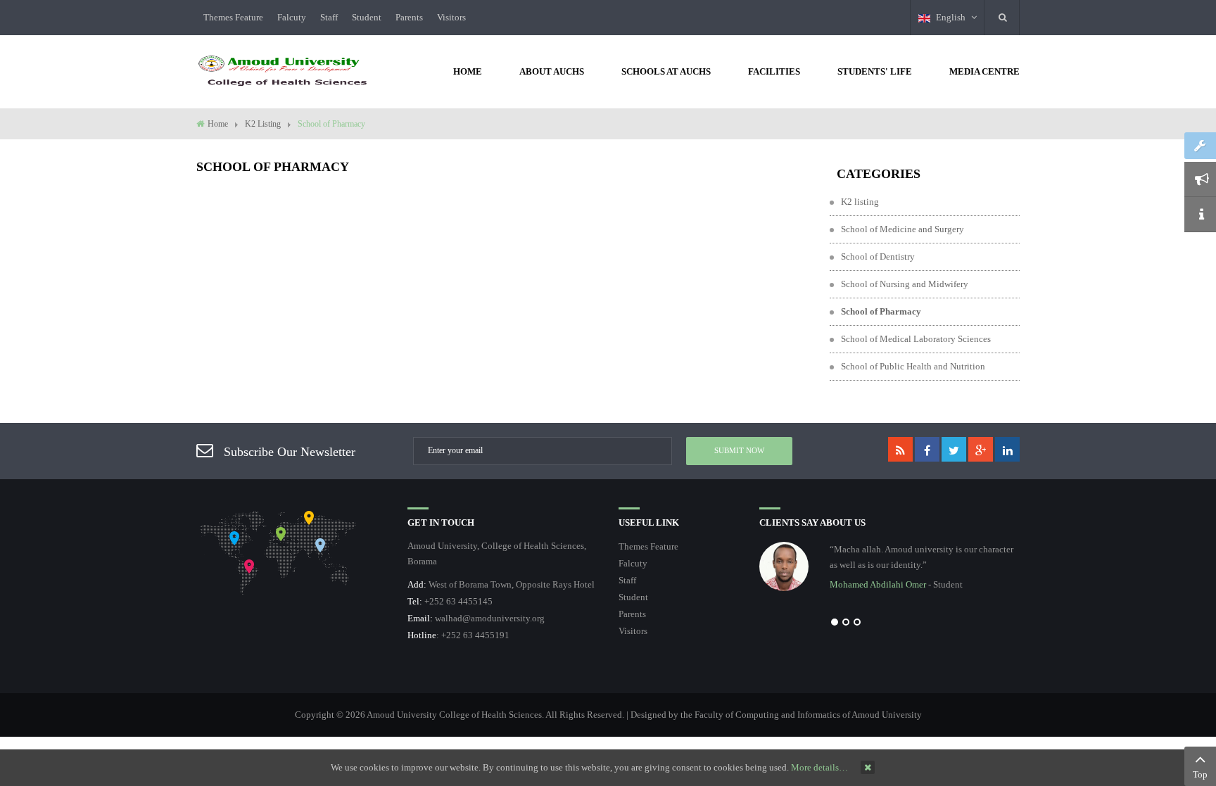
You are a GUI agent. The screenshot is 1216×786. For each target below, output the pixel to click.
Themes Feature (233, 17)
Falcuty (291, 17)
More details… (819, 767)
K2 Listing (263, 124)
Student (366, 17)
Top (1200, 774)
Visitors (451, 17)
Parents (409, 17)
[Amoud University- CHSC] (282, 70)
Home (218, 124)
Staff (329, 17)
